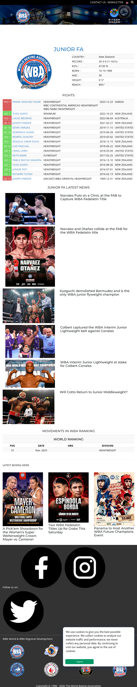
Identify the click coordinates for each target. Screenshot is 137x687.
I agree (79, 661)
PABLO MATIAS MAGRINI (27, 160)
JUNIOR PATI (19, 169)
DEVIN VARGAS (21, 127)
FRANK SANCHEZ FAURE (26, 101)
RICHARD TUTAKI (22, 174)
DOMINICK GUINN (23, 132)
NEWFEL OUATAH (22, 137)
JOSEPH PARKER (21, 123)
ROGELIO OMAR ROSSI (25, 141)
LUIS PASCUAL (20, 146)
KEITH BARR (19, 155)
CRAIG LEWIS (20, 150)
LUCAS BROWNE (22, 118)
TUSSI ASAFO (20, 113)
